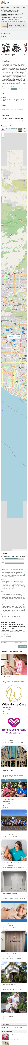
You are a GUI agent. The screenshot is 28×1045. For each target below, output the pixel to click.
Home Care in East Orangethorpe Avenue (10, 10)
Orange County (4, 8)
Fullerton (11, 8)
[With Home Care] (14, 695)
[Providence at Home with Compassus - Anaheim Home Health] (14, 756)
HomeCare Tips (5, 1027)
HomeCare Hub (5, 7)
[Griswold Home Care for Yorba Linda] (14, 941)
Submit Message (22, 646)
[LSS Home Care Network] (14, 726)
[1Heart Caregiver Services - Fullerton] (14, 1002)
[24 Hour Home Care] (14, 820)
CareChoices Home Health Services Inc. (9, 11)
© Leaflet (13, 550)
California (23, 7)
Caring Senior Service (14, 1036)
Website (5, 37)
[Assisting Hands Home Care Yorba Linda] (14, 850)
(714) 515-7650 (6, 33)
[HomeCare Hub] (5, 2)
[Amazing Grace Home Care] (14, 972)
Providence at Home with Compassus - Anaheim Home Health (13, 336)
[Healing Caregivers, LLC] (14, 664)
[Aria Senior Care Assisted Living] (14, 881)
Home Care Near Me (14, 7)
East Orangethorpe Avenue (12, 19)
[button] (16, 334)
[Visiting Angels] (14, 911)
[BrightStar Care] (14, 789)
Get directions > (5, 126)
